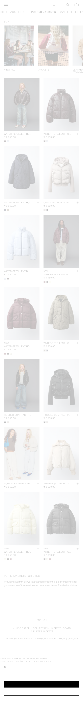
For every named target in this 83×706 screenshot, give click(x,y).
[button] (41, 684)
